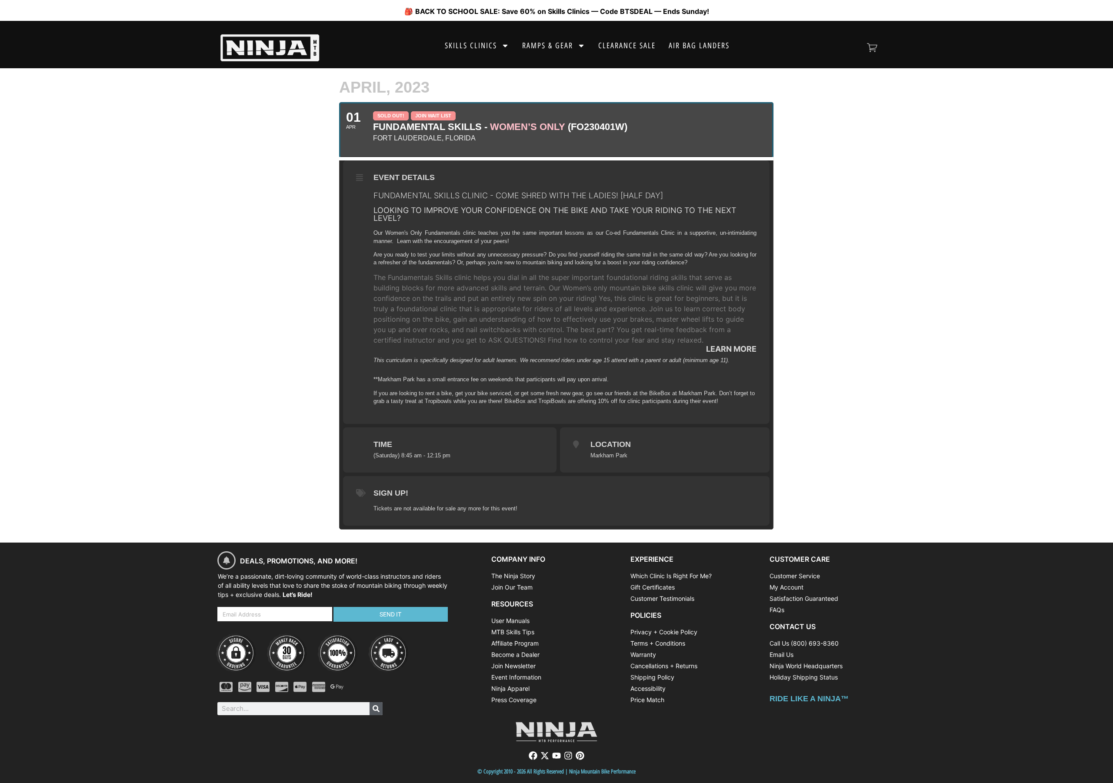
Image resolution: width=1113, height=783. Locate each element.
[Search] (376, 708)
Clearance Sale (627, 45)
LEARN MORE (731, 348)
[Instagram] (568, 755)
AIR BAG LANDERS (699, 45)
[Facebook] (533, 755)
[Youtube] (556, 755)
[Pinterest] (580, 755)
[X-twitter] (544, 755)
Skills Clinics (471, 45)
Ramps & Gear (547, 45)
